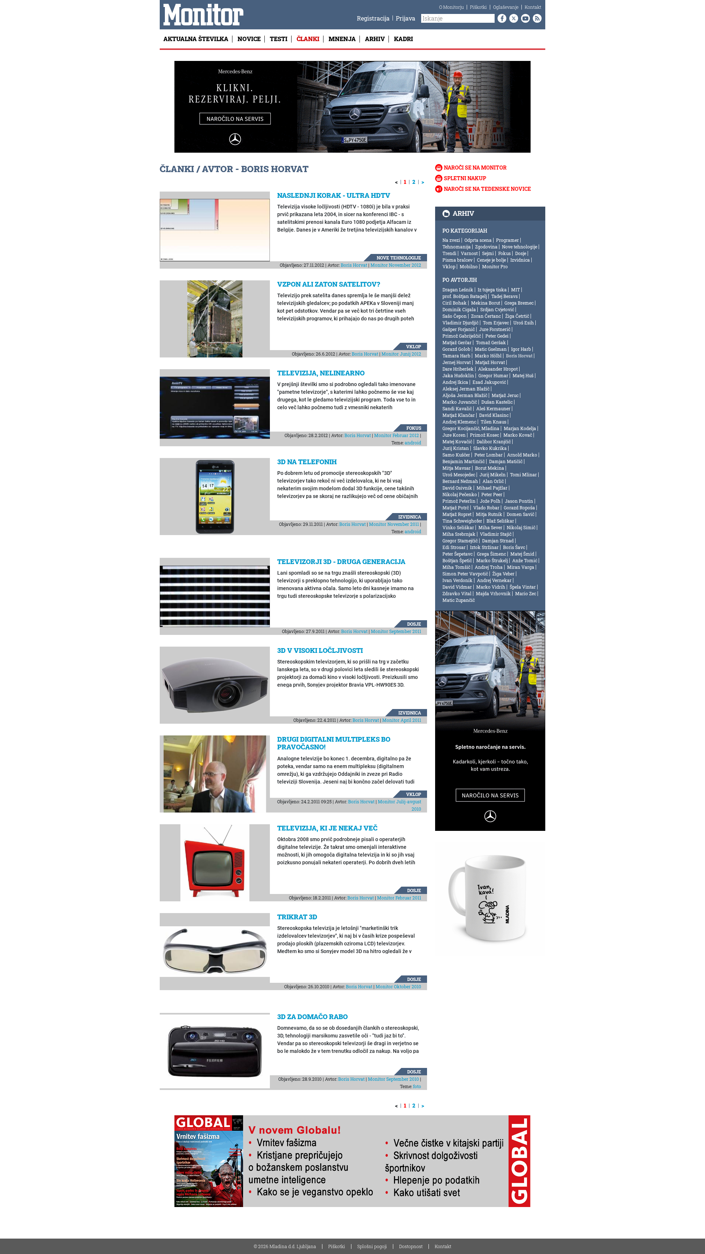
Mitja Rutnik (489, 514)
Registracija (373, 18)
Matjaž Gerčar (456, 342)
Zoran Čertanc (486, 316)
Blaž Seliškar (500, 521)
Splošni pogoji (372, 1246)
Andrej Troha (489, 567)
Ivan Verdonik (457, 580)
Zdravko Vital (456, 593)
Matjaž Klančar (458, 415)
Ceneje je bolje (491, 260)
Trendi (449, 253)
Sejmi (488, 253)
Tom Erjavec (496, 323)
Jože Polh (490, 501)
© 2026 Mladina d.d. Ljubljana (285, 1246)
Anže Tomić (524, 560)
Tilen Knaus (493, 422)
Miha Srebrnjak (459, 534)
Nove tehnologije (399, 258)
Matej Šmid (522, 554)
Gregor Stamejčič (460, 541)
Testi (279, 39)
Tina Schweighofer (462, 521)
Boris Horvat (354, 265)
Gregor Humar (493, 375)
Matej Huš (523, 375)
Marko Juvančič (459, 402)
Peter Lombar (488, 455)
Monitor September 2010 (393, 1079)
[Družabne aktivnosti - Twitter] (512, 18)
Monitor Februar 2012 (396, 435)
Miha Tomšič (456, 567)
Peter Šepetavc (457, 554)
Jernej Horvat (456, 362)
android (413, 443)
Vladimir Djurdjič (460, 323)
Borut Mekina (489, 468)
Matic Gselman (491, 349)
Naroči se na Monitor (475, 167)
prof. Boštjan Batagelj (464, 296)
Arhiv (375, 39)
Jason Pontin (519, 501)
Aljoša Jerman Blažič (464, 395)
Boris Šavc (514, 547)
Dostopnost (411, 1246)
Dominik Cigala (459, 309)
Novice (249, 39)
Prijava (405, 18)
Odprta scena (478, 240)
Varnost (469, 253)
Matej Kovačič (457, 441)
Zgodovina (486, 247)
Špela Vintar (523, 587)
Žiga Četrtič (517, 316)
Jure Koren (454, 435)
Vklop (413, 346)
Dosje (414, 624)
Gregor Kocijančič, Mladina (470, 428)
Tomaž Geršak (491, 342)
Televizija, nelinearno (321, 372)
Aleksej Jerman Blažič (465, 389)
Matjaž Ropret (456, 514)
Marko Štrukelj (492, 560)
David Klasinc (494, 415)
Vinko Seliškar (458, 527)
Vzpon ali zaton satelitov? (328, 284)
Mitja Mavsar (456, 468)
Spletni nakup (465, 178)
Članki (308, 39)
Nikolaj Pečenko (459, 494)
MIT (515, 289)
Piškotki (478, 7)
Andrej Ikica (455, 382)
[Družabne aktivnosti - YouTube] (524, 18)
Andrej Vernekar (494, 580)
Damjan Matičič (506, 461)
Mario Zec (525, 593)
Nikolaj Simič (521, 527)
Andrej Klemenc (459, 422)
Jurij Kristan (455, 448)
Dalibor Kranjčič (494, 441)
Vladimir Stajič (495, 534)
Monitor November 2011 (394, 524)
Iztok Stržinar (484, 547)
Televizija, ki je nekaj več (327, 828)
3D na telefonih (307, 461)
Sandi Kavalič (457, 408)
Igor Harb (521, 349)
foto (417, 1086)
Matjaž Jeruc (505, 395)
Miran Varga (520, 567)
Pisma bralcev (457, 260)
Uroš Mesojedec (458, 474)
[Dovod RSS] (536, 18)
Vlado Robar (486, 507)
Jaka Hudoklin (458, 375)
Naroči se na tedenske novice (487, 188)
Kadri (403, 39)
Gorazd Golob (456, 349)
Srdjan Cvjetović (497, 309)
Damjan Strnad (498, 541)
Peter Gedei (497, 336)
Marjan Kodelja (520, 428)
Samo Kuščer (456, 455)
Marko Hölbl (488, 356)
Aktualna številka (195, 39)
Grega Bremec (519, 303)
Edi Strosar (454, 547)
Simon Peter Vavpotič (465, 574)
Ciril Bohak (454, 303)
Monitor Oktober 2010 (398, 986)
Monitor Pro (495, 266)
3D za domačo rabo (312, 1016)
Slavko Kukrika (490, 448)
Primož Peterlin (459, 501)
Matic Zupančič (458, 600)
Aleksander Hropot (498, 369)
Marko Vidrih (490, 587)
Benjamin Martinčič (463, 461)
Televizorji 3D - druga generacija (341, 561)
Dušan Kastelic (497, 402)
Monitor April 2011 (401, 720)
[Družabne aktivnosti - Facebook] (500, 18)
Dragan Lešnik (457, 289)
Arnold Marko (522, 455)
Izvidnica (409, 517)
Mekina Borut (485, 303)
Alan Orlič (493, 481)
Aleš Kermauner (493, 408)
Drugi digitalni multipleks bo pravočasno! (333, 743)
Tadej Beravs (504, 296)
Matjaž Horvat (490, 362)
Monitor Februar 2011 (399, 898)
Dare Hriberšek (458, 369)
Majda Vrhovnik (493, 593)
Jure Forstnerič (494, 329)
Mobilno (469, 266)
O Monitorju (451, 7)
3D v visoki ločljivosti (320, 650)
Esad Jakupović (489, 382)
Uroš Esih (523, 323)
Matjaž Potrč (455, 507)
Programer (507, 240)
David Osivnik (457, 488)
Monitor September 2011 (396, 631)
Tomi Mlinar (523, 474)
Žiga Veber (503, 574)
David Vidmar (457, 587)
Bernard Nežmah (460, 481)
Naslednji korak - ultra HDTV (333, 195)
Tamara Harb (456, 356)
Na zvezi (451, 240)
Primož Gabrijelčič (461, 336)
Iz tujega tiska (492, 289)
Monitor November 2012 (395, 265)
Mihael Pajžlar (492, 488)
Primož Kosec (484, 435)
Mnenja (342, 39)
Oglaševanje (505, 7)
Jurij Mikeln (493, 474)
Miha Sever (490, 527)
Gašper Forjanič (458, 329)
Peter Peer (491, 494)
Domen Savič (520, 514)
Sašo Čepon (454, 316)
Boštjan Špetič (457, 560)
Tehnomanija (456, 247)
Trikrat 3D (297, 916)
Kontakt (533, 7)
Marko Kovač (517, 435)
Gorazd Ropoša (519, 507)
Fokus (413, 428)
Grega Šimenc (491, 554)
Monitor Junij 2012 (401, 354)
